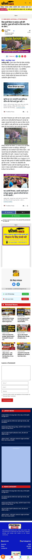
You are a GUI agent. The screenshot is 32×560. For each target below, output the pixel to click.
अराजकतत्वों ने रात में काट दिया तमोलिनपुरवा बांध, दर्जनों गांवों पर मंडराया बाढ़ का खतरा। (24, 354)
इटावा (27, 7)
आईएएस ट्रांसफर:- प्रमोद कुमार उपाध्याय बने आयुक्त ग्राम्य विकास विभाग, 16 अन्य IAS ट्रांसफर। (15, 439)
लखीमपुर (2, 7)
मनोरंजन (29, 548)
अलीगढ (10, 7)
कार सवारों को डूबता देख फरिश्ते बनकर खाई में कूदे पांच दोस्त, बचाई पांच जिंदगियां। (23, 320)
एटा (30, 7)
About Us (3, 544)
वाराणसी (15, 7)
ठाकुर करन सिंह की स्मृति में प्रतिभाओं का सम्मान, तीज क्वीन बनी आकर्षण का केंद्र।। (23, 336)
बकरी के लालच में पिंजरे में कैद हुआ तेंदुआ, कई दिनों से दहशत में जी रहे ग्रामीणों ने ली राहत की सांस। (16, 427)
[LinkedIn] (18, 284)
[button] (25, 3)
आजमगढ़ (23, 7)
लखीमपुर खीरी (7, 221)
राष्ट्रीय (29, 544)
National (14, 19)
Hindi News (6, 19)
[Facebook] (13, 284)
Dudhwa (5, 219)
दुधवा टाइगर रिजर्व (21, 219)
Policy (2, 546)
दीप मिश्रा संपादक (16, 280)
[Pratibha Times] (7, 3)
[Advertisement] (16, 465)
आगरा (19, 7)
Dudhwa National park (12, 219)
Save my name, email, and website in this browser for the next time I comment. (16, 395)
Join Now (25, 294)
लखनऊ (6, 7)
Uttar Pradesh (22, 19)
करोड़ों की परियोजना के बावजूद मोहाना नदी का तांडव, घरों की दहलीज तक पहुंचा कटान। (8, 320)
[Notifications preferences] (3, 557)
